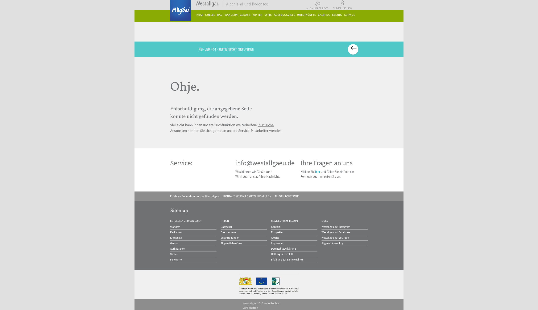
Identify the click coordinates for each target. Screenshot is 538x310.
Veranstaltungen (230, 238)
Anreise (275, 238)
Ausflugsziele (177, 248)
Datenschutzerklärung (283, 248)
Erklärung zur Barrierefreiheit (287, 259)
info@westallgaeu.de (265, 163)
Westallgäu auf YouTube (335, 238)
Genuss (174, 243)
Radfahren (176, 232)
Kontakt (275, 227)
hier (317, 172)
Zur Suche (266, 124)
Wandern (175, 227)
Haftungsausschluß (282, 254)
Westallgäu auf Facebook (336, 232)
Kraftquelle (176, 238)
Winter (173, 254)
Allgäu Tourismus (287, 196)
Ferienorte (176, 259)
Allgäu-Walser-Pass (231, 243)
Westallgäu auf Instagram (336, 227)
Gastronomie (228, 232)
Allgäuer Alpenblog (332, 243)
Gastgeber (226, 227)
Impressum (277, 243)
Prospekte (276, 232)
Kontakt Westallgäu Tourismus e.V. (247, 196)
